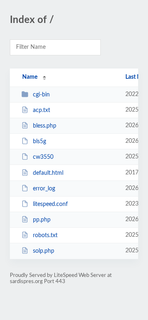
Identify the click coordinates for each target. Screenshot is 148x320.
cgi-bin (41, 95)
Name (29, 77)
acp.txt (41, 110)
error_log (44, 189)
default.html (48, 173)
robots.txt (45, 235)
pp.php (42, 220)
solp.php (43, 251)
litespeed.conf (50, 204)
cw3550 (43, 157)
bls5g (39, 141)
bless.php (44, 126)
